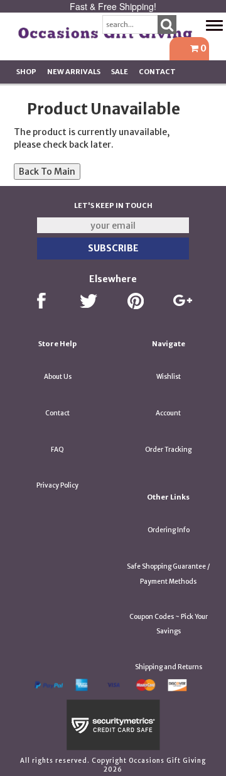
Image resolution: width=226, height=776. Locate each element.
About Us (58, 377)
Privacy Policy (57, 485)
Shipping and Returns (168, 667)
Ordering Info (169, 530)
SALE (119, 71)
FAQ (57, 449)
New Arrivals (73, 71)
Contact (157, 71)
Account (168, 413)
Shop (26, 71)
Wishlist (168, 377)
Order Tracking (168, 449)
